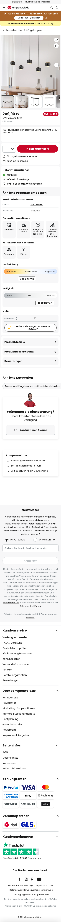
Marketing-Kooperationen (19, 708)
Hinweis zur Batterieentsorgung (38, 890)
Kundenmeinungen (18, 836)
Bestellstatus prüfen (15, 648)
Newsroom (9, 730)
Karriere (8, 714)
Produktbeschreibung (19, 351)
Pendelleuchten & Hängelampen (24, 30)
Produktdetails (14, 342)
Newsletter (9, 703)
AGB (5, 752)
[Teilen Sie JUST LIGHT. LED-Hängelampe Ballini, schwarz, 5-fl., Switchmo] (56, 45)
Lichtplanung (10, 719)
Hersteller (30, 617)
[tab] (30, 655)
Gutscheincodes (13, 724)
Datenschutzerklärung (30, 606)
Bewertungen (13, 361)
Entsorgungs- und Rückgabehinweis (31, 894)
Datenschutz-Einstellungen (21, 885)
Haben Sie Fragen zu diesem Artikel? (33, 328)
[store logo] (20, 7)
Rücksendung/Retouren (17, 653)
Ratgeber (23, 735)
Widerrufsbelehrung (15, 768)
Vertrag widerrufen (15, 637)
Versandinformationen (16, 664)
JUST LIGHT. (36, 204)
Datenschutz (10, 758)
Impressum (9, 763)
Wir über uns (10, 697)
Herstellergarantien (15, 675)
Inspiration (9, 735)
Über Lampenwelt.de (19, 691)
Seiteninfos (12, 745)
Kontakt (7, 669)
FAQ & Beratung (12, 643)
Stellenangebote (25, 714)
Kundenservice (15, 630)
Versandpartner (16, 816)
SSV (29, 17)
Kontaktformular (11, 602)
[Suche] (51, 7)
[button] (7, 101)
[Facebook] (21, 879)
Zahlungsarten (11, 659)
